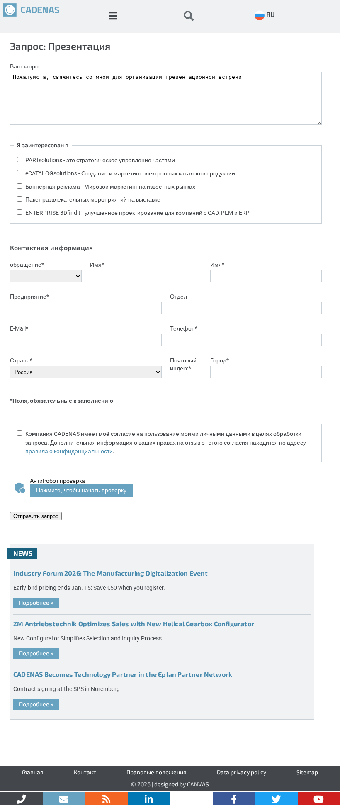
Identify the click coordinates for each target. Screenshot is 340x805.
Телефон (183, 328)
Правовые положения (156, 772)
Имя (97, 264)
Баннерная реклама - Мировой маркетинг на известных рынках (110, 186)
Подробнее (36, 602)
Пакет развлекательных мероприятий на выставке (92, 199)
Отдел (178, 296)
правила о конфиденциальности (69, 451)
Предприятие (29, 296)
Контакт (85, 772)
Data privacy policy (241, 772)
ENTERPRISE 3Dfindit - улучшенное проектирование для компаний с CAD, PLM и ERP (137, 212)
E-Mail (19, 328)
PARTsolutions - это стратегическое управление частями (100, 160)
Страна (21, 360)
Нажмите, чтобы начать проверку (81, 490)
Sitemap (307, 772)
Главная (33, 772)
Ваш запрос (25, 66)
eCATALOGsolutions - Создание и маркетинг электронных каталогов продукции (130, 173)
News (22, 553)
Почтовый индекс (183, 364)
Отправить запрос (35, 516)
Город (219, 360)
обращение (27, 264)
